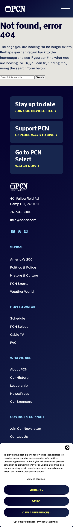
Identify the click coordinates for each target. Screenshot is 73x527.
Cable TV (17, 335)
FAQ (13, 343)
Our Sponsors (21, 402)
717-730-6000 (20, 212)
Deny (36, 501)
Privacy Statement (47, 521)
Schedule (17, 318)
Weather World (22, 292)
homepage (8, 58)
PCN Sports (19, 284)
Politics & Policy (23, 267)
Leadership (19, 386)
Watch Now (25, 166)
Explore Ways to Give (34, 135)
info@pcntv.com (23, 220)
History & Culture (24, 275)
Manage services (36, 479)
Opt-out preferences (24, 521)
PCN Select (19, 327)
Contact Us (19, 437)
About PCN (18, 369)
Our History (19, 378)
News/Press (19, 394)
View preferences (36, 512)
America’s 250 (22, 259)
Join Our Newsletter (34, 111)
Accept (35, 490)
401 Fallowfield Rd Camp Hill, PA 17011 (24, 201)
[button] (67, 447)
